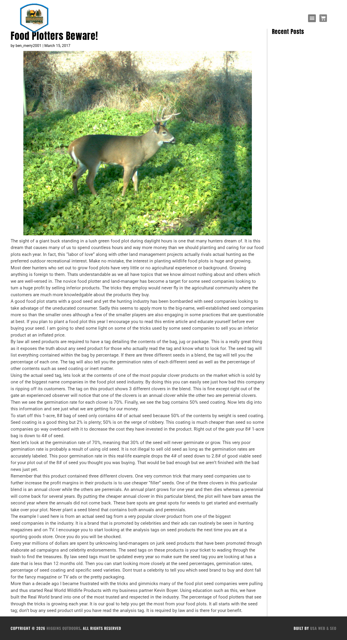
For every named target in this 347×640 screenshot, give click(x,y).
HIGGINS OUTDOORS (63, 628)
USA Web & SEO (323, 628)
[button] (312, 18)
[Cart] (323, 18)
